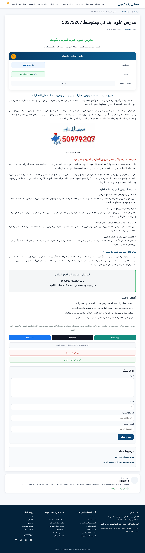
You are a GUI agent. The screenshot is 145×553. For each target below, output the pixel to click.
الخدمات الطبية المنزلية (88, 536)
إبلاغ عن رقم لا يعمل (72, 353)
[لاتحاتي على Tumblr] (16, 540)
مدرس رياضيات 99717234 (124, 457)
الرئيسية (136, 11)
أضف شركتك (99, 4)
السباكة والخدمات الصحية (56, 520)
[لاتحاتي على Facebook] (31, 540)
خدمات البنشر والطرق (89, 533)
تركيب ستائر (60, 516)
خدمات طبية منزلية (67, 4)
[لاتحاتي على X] (26, 540)
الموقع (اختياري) (128, 424)
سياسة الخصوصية (27, 526)
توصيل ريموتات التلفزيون (56, 526)
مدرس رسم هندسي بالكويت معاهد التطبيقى (118, 462)
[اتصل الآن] (13, 56)
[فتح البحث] (8, 3)
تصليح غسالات (42, 4)
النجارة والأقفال (59, 529)
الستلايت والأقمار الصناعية (88, 523)
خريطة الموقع (28, 529)
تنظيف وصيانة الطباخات (57, 523)
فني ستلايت (79, 4)
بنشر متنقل (89, 4)
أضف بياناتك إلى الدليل (107, 524)
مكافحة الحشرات (59, 536)
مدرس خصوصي (125, 11)
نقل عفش (32, 4)
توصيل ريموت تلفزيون (19, 4)
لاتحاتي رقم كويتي (128, 4)
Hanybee (128, 30)
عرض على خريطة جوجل (72, 360)
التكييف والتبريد (91, 526)
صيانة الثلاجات (91, 529)
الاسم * (131, 401)
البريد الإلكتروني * (128, 413)
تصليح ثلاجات (54, 4)
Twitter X (72, 338)
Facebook (29, 338)
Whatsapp (115, 338)
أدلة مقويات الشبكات (57, 533)
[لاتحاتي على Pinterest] (21, 540)
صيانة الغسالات (91, 520)
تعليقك (131, 376)
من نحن (30, 523)
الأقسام (30, 520)
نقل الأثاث (92, 516)
